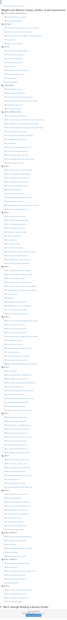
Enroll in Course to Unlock (33, 615)
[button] (1, 1)
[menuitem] (1, 4)
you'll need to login (40, 613)
